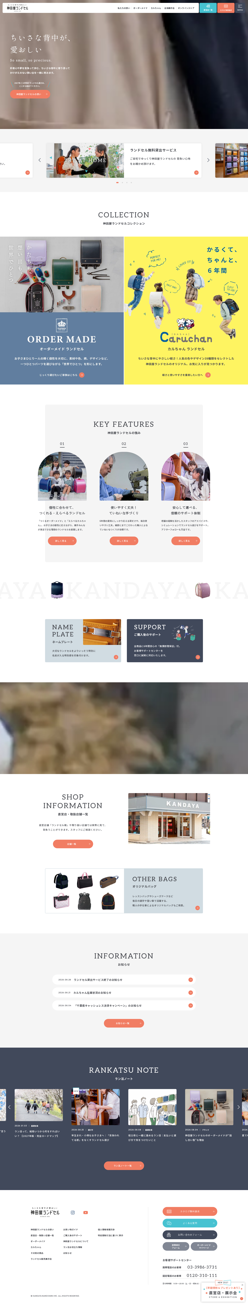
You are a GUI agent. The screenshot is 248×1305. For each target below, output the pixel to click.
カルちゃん (156, 8)
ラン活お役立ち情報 (72, 1247)
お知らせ (67, 1253)
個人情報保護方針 (106, 1229)
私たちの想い (124, 8)
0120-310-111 (202, 1275)
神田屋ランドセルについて (76, 1241)
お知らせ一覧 (122, 1023)
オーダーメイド (140, 8)
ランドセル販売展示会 (41, 1258)
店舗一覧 (71, 843)
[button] (116, 182)
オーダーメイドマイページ (204, 1246)
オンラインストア (186, 8)
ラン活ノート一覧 (123, 1165)
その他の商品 (37, 1253)
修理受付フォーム (176, 1246)
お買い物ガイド (70, 1229)
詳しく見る (61, 540)
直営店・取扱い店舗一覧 (42, 1235)
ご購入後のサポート (72, 1235)
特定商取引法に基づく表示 (110, 1235)
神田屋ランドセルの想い (28, 94)
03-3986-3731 (202, 1267)
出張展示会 (169, 8)
